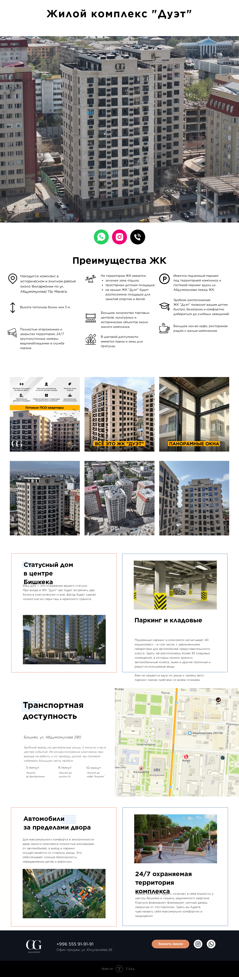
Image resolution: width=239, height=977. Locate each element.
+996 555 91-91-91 (74, 944)
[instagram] (119, 237)
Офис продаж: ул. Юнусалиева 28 (84, 950)
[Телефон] (137, 237)
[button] (170, 944)
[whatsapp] (101, 237)
